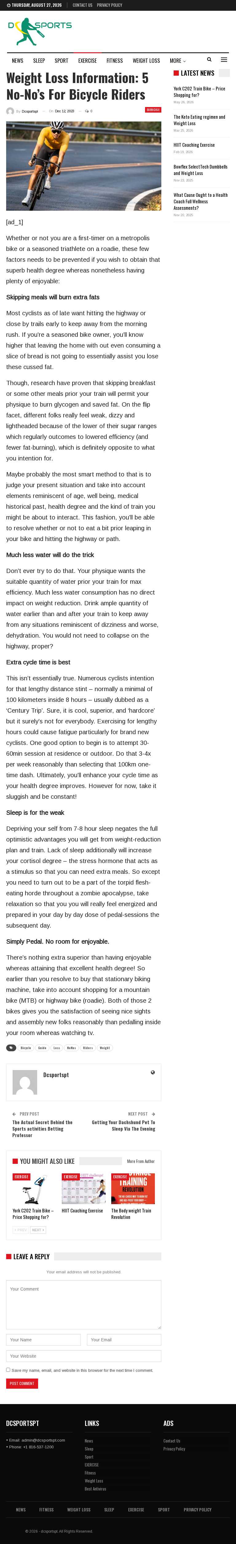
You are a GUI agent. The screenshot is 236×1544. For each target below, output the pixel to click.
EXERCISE (87, 60)
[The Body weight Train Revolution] (133, 1188)
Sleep (39, 60)
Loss (56, 1047)
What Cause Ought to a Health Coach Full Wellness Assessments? (201, 201)
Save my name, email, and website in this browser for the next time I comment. (82, 1370)
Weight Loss (146, 60)
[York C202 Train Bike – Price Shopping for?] (34, 1188)
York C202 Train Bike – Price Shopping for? (199, 91)
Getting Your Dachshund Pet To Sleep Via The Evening (123, 1125)
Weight (105, 1047)
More (175, 60)
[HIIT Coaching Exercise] (83, 1188)
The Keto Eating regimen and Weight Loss (199, 119)
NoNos (71, 1047)
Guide (42, 1047)
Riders (88, 1047)
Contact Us (82, 5)
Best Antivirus (95, 1489)
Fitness (115, 60)
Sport (62, 60)
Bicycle (26, 1047)
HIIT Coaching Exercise (194, 144)
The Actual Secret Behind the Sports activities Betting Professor (42, 1128)
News (17, 60)
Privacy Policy (109, 5)
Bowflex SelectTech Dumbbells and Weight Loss (200, 169)
